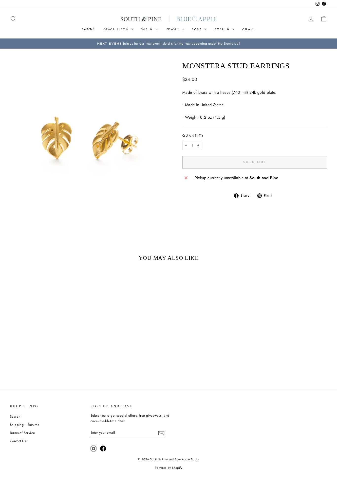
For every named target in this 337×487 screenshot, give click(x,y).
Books (88, 28)
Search (15, 416)
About (248, 28)
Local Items (116, 28)
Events (222, 28)
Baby (197, 28)
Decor (173, 28)
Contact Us (18, 440)
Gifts (147, 28)
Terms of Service (22, 432)
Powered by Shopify (168, 468)
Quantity (193, 135)
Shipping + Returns (24, 424)
